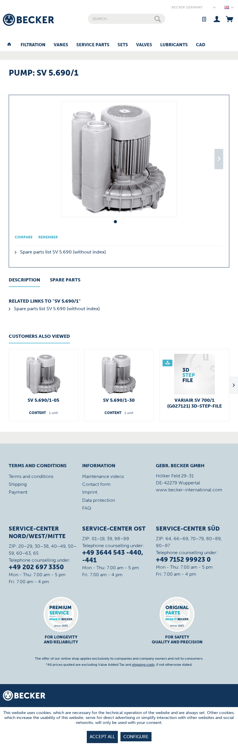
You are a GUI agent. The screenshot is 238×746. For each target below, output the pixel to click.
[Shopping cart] (229, 19)
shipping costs (143, 665)
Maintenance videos (103, 476)
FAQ (86, 508)
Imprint (89, 492)
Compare (24, 237)
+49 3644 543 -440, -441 (112, 556)
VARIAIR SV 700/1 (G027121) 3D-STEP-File (194, 403)
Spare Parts (65, 280)
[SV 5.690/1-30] (119, 374)
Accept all (102, 736)
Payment (18, 492)
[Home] (9, 45)
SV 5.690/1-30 (119, 400)
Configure (136, 736)
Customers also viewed (39, 336)
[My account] (217, 19)
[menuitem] (126, 19)
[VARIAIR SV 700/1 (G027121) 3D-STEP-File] (194, 374)
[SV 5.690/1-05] (43, 374)
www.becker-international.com (189, 489)
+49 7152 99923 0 (183, 559)
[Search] (157, 19)
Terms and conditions (31, 476)
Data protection (98, 500)
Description (24, 280)
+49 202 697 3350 (36, 567)
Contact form (96, 484)
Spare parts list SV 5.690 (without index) (62, 252)
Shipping (18, 484)
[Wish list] (204, 19)
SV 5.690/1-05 (43, 400)
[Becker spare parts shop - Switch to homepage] (28, 20)
